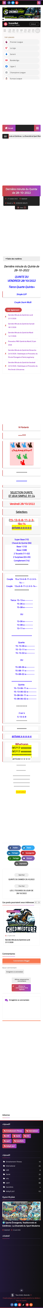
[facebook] (9, 2)
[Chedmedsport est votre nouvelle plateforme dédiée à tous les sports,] (21, 13)
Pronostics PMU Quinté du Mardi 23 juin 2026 (22, 343)
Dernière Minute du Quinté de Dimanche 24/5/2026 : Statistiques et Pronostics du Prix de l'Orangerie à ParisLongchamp (23, 354)
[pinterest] (27, 1304)
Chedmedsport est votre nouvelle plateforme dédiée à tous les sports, (21, 1299)
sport (8, 1140)
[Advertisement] (21, 101)
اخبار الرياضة (10, 1145)
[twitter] (13, 2)
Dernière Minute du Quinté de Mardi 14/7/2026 (20, 334)
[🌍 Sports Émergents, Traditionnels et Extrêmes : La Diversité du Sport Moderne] (21, 1211)
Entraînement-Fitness (14, 1130)
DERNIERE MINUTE (22, 203)
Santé (18, 1135)
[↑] (21, 1290)
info (27, 1135)
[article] (21, 876)
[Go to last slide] (36, 902)
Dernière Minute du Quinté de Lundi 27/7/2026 (20, 316)
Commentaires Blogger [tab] (21, 960)
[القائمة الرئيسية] (37, 128)
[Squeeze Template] (12, 1295)
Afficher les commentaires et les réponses (22, 988)
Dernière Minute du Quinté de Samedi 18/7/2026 (21, 325)
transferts (20, 1140)
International (33, 1130)
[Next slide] (39, 902)
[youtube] (16, 2)
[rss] (31, 1304)
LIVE (7, 1135)
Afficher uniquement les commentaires (22, 980)
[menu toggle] (4, 2)
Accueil (10, 128)
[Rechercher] (39, 2)
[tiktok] (23, 1304)
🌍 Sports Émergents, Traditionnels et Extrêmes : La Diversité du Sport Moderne (21, 1224)
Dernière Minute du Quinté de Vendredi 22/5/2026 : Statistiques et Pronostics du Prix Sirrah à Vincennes (23, 366)
